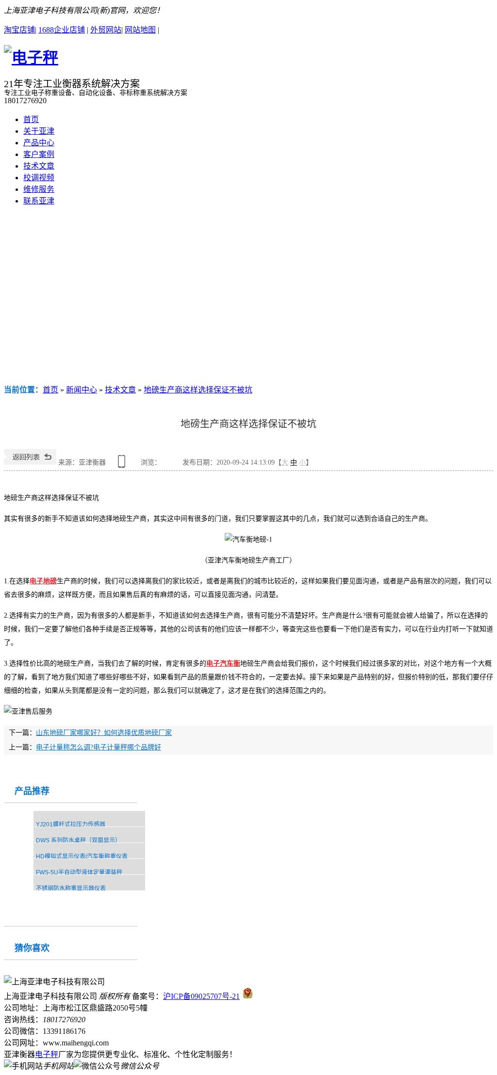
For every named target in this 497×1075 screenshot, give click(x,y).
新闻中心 (81, 390)
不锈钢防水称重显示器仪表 (71, 888)
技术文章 (38, 166)
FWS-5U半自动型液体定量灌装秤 (79, 872)
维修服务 (38, 189)
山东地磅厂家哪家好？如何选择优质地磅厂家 (104, 732)
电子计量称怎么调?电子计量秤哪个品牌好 (98, 747)
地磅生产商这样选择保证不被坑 (198, 390)
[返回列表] (30, 462)
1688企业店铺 (61, 30)
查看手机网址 (123, 465)
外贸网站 (105, 30)
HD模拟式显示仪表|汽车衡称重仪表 (82, 856)
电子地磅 (43, 581)
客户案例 (38, 154)
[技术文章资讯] (248, 298)
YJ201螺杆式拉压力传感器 (70, 824)
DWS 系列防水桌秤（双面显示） (78, 840)
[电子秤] (31, 57)
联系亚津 (38, 201)
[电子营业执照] (248, 996)
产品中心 (38, 143)
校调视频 (38, 177)
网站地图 (140, 30)
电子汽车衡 (223, 663)
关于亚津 (38, 131)
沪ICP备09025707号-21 (201, 996)
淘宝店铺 (19, 30)
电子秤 (46, 1054)
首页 (31, 119)
